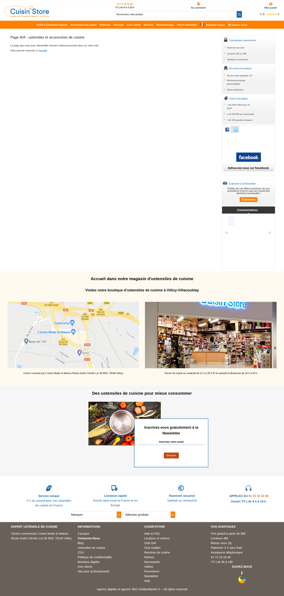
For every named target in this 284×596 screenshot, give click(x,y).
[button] (239, 14)
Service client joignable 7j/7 (239, 75)
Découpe (119, 25)
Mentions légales (89, 562)
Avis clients (85, 566)
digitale (112, 589)
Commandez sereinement (242, 40)
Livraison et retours (157, 538)
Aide (147, 580)
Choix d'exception (238, 98)
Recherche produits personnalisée (236, 82)
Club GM (150, 543)
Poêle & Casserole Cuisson (52, 25)
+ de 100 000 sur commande (240, 114)
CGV (81, 552)
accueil (43, 50)
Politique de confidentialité (95, 557)
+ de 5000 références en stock (238, 106)
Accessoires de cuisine (83, 25)
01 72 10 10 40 (125, 4)
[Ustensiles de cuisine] (26, 16)
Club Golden (152, 547)
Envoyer (171, 455)
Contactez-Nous (89, 538)
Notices (149, 557)
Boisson (148, 25)
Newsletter (151, 576)
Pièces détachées (187, 25)
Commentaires (247, 210)
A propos (83, 533)
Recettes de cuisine (157, 552)
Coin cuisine (134, 25)
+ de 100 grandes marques (239, 120)
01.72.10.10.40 (221, 557)
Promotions (151, 571)
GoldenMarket (148, 589)
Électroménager (165, 25)
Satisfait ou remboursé (237, 59)
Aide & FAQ (152, 533)
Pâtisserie (105, 25)
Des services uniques (240, 68)
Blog (80, 543)
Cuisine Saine (239, 25)
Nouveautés (152, 562)
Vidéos (148, 566)
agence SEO (130, 589)
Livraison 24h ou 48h (237, 53)
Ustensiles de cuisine (91, 547)
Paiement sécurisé (235, 47)
